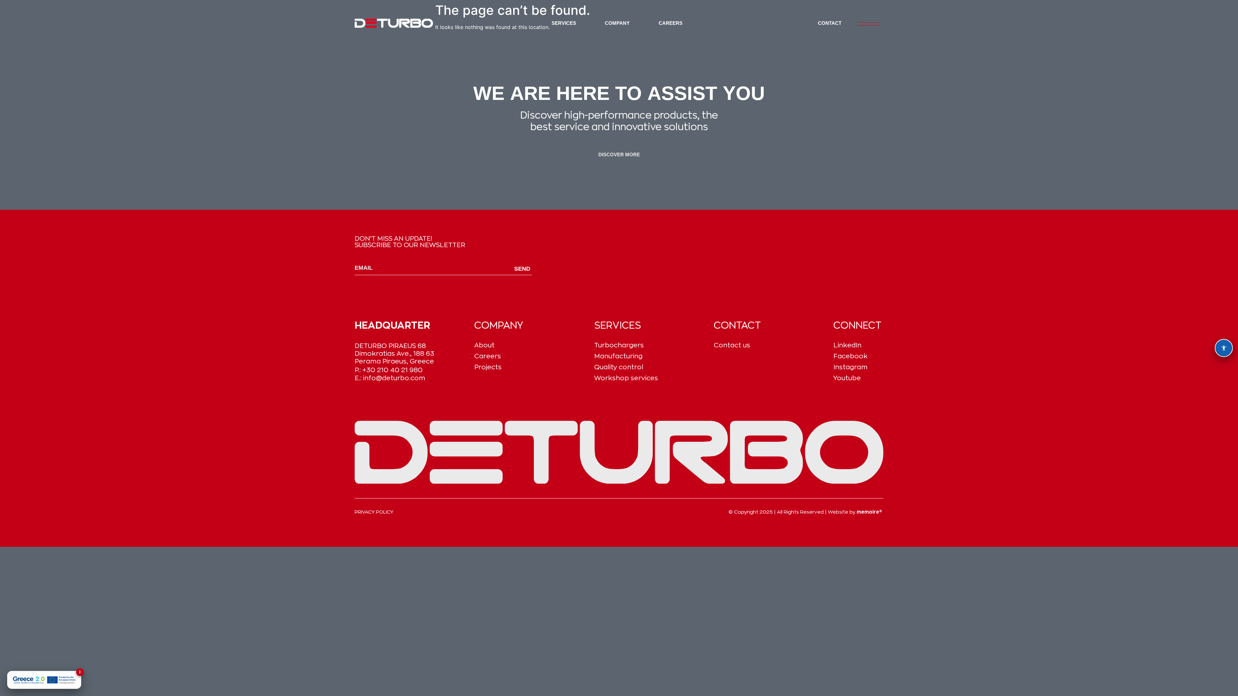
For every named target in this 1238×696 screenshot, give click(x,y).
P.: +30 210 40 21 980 (389, 370)
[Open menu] (869, 23)
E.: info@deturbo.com (390, 378)
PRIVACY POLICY (374, 512)
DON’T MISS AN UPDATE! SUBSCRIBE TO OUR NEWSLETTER (410, 242)
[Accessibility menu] (1224, 348)
